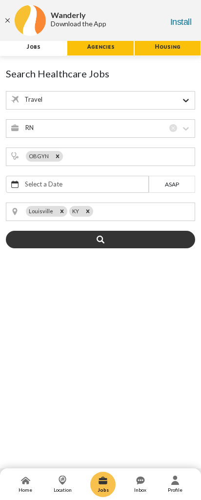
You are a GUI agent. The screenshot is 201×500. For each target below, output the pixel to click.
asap (172, 184)
